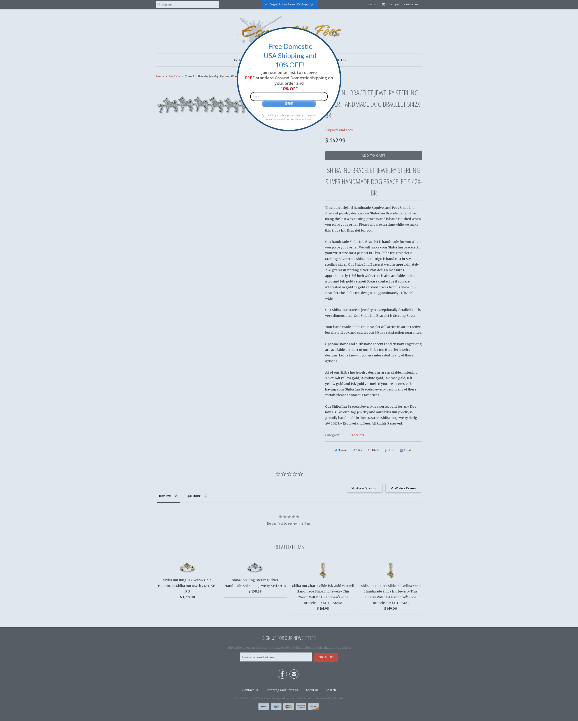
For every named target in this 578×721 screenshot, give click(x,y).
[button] (334, 34)
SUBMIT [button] (289, 103)
